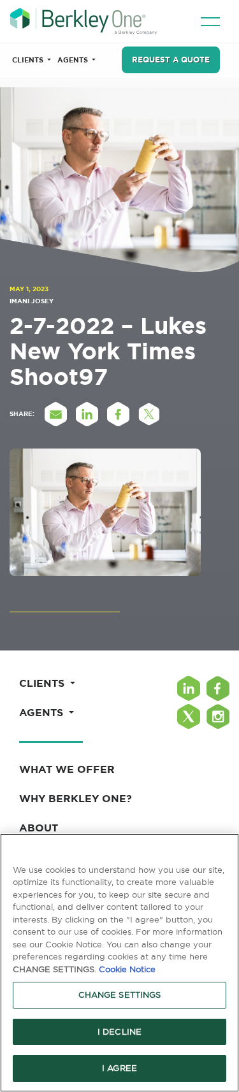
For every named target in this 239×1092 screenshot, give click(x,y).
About (38, 827)
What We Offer (67, 769)
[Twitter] (188, 716)
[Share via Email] (55, 414)
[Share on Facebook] (118, 414)
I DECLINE (119, 1031)
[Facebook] (217, 688)
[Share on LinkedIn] (86, 414)
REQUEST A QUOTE (171, 59)
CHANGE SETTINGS (119, 994)
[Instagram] (217, 716)
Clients (28, 60)
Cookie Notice (127, 969)
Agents (73, 60)
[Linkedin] (188, 688)
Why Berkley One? (75, 798)
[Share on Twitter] (149, 414)
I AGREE (119, 1067)
